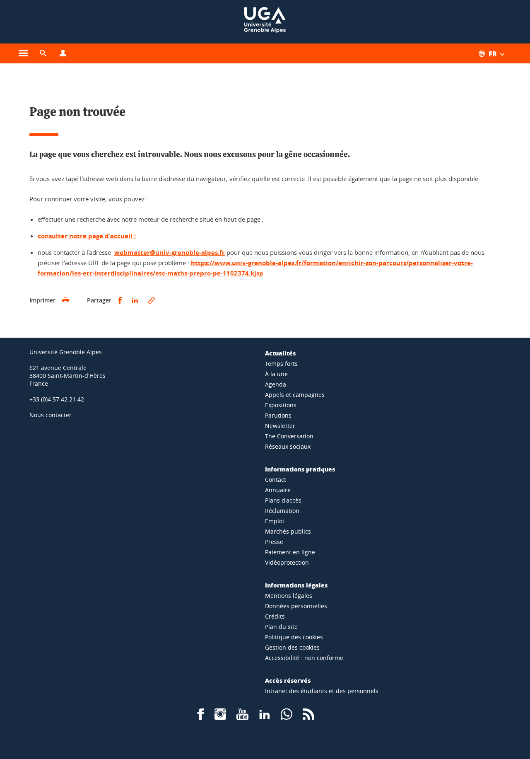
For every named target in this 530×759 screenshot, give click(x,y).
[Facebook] (201, 717)
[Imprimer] (65, 300)
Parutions (278, 415)
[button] (43, 53)
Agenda (275, 384)
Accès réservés (288, 680)
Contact (275, 479)
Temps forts (281, 363)
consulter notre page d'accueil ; (87, 236)
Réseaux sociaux (288, 446)
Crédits (275, 616)
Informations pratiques (300, 469)
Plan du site (281, 627)
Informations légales (296, 585)
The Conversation (289, 436)
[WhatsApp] (286, 717)
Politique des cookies (294, 637)
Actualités (280, 353)
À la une (276, 374)
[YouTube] (242, 717)
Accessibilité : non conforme (304, 658)
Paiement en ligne (290, 552)
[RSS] (308, 717)
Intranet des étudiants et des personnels (321, 691)
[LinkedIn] (264, 717)
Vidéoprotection (287, 562)
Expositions (280, 405)
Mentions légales (288, 595)
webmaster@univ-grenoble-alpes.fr (169, 252)
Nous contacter (50, 415)
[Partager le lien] (152, 300)
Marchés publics (288, 531)
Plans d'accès (283, 500)
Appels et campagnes (295, 395)
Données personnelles (296, 606)
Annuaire (278, 490)
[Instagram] (220, 717)
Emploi (274, 521)
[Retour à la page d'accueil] (265, 22)
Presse (274, 542)
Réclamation (282, 511)
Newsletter (280, 426)
